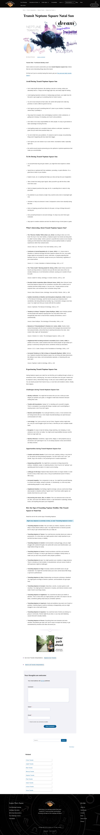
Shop (81, 2)
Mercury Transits (30, 771)
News (82, 815)
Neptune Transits (30, 775)
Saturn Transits (29, 782)
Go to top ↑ (71, 746)
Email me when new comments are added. (39, 721)
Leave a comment (41, 57)
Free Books (12, 818)
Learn (60, 2)
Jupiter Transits (29, 764)
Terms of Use (84, 818)
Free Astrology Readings (15, 807)
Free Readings (23, 2)
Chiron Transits (29, 760)
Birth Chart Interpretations (15, 813)
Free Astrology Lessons (15, 815)
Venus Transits (29, 790)
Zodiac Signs (44, 2)
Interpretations (69, 2)
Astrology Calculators (14, 810)
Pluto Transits (29, 779)
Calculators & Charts (34, 2)
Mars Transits (29, 767)
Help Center (23, 5)
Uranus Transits (30, 786)
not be (42, 680)
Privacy (82, 821)
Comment (30, 686)
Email (30, 715)
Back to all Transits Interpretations (34, 664)
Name (30, 706)
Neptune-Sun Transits (50, 658)
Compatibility (54, 2)
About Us (83, 807)
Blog (77, 2)
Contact (82, 813)
